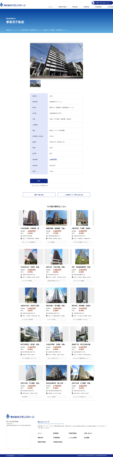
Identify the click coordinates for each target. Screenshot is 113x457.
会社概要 (110, 7)
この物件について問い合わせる (74, 194)
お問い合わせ (88, 433)
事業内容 (75, 7)
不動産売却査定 (58, 442)
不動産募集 (98, 7)
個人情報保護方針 (10, 455)
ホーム (51, 7)
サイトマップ (21, 455)
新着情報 (86, 7)
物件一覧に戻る (39, 194)
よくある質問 (73, 437)
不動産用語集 (73, 433)
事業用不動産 (63, 7)
